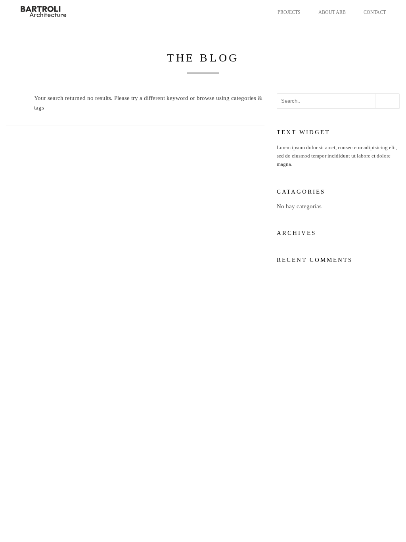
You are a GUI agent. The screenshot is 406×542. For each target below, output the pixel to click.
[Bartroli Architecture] (59, 11)
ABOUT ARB (332, 12)
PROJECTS (289, 12)
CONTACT (375, 12)
